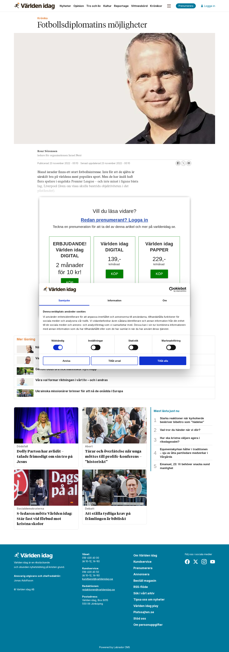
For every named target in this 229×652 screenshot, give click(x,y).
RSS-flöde (140, 587)
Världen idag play (145, 606)
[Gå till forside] (34, 6)
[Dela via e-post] (188, 163)
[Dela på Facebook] (178, 163)
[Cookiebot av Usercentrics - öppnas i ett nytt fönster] (171, 289)
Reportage (121, 6)
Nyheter (65, 6)
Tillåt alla (163, 360)
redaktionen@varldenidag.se (98, 589)
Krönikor (156, 6)
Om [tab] (165, 300)
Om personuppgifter (148, 624)
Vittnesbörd (139, 6)
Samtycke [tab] (64, 300)
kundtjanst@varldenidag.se (97, 579)
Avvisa (66, 360)
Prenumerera (142, 568)
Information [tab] (114, 300)
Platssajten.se (143, 612)
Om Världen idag (145, 555)
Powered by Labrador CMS (114, 647)
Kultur (107, 6)
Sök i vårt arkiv (143, 593)
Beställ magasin (144, 580)
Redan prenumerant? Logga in (114, 219)
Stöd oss (139, 618)
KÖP (69, 282)
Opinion (78, 6)
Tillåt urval (114, 360)
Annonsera (141, 574)
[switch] (95, 347)
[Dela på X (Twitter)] (183, 163)
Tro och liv (93, 6)
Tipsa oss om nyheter (149, 599)
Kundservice (142, 561)
